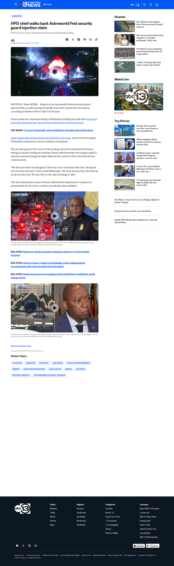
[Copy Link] (96, 39)
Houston (80, 509)
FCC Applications (130, 555)
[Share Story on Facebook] (67, 39)
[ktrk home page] (22, 509)
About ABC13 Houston (149, 509)
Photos (53, 521)
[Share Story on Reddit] (79, 39)
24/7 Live (47, 4)
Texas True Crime (112, 517)
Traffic (52, 513)
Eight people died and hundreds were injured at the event (41, 137)
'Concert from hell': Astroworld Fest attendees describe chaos (58, 130)
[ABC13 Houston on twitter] (23, 545)
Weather (53, 509)
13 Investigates (111, 525)
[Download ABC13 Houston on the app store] (139, 546)
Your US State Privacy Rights (70, 555)
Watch (52, 517)
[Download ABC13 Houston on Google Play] (152, 546)
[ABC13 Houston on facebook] (17, 545)
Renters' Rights (111, 533)
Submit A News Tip (148, 529)
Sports (108, 529)
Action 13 (109, 513)
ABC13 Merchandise (149, 537)
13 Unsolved (110, 521)
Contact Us (144, 513)
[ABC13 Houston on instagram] (29, 545)
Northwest (81, 521)
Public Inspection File (115, 555)
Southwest (81, 513)
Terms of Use (86, 555)
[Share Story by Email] (90, 39)
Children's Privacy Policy (50, 555)
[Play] (138, 96)
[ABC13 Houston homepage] (30, 4)
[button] (16, 4)
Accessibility (145, 533)
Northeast (81, 525)
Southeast (81, 517)
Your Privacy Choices (33, 555)
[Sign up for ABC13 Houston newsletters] (35, 545)
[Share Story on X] (73, 39)
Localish (108, 509)
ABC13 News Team (148, 517)
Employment (145, 521)
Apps (52, 525)
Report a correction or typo (21, 346)
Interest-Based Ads (99, 555)
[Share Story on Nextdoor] (84, 39)
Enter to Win (145, 525)
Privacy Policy (19, 555)
